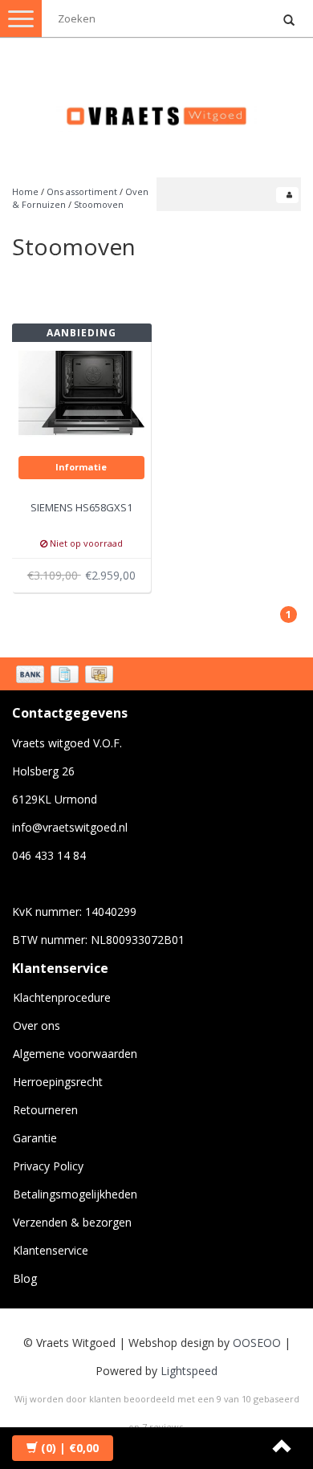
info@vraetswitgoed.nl (70, 827)
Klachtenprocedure (62, 997)
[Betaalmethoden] (66, 675)
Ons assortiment (82, 191)
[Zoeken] (289, 20)
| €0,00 (70, 1447)
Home (25, 191)
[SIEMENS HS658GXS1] (81, 391)
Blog (25, 1278)
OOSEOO (257, 1342)
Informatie (81, 467)
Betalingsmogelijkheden (75, 1194)
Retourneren (45, 1109)
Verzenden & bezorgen (72, 1222)
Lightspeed (189, 1370)
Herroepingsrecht (58, 1081)
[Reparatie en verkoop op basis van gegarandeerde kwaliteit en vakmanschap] (156, 108)
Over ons (36, 1025)
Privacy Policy (48, 1166)
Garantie (35, 1137)
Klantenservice (50, 1250)
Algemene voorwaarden (75, 1053)
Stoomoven (99, 204)
